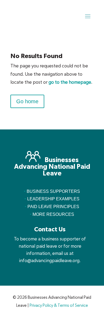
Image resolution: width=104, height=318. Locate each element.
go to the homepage (70, 82)
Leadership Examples (53, 199)
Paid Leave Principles (53, 206)
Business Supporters (53, 191)
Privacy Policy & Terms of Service (59, 305)
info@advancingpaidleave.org (49, 260)
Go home (27, 101)
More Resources (53, 214)
